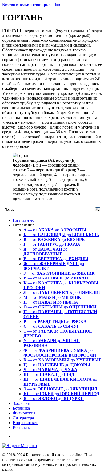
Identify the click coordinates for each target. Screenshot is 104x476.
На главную (23, 220)
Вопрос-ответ (25, 422)
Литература (23, 417)
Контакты (22, 427)
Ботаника (21, 408)
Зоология (21, 403)
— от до (54, 230)
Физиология (24, 413)
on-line (31, 4)
